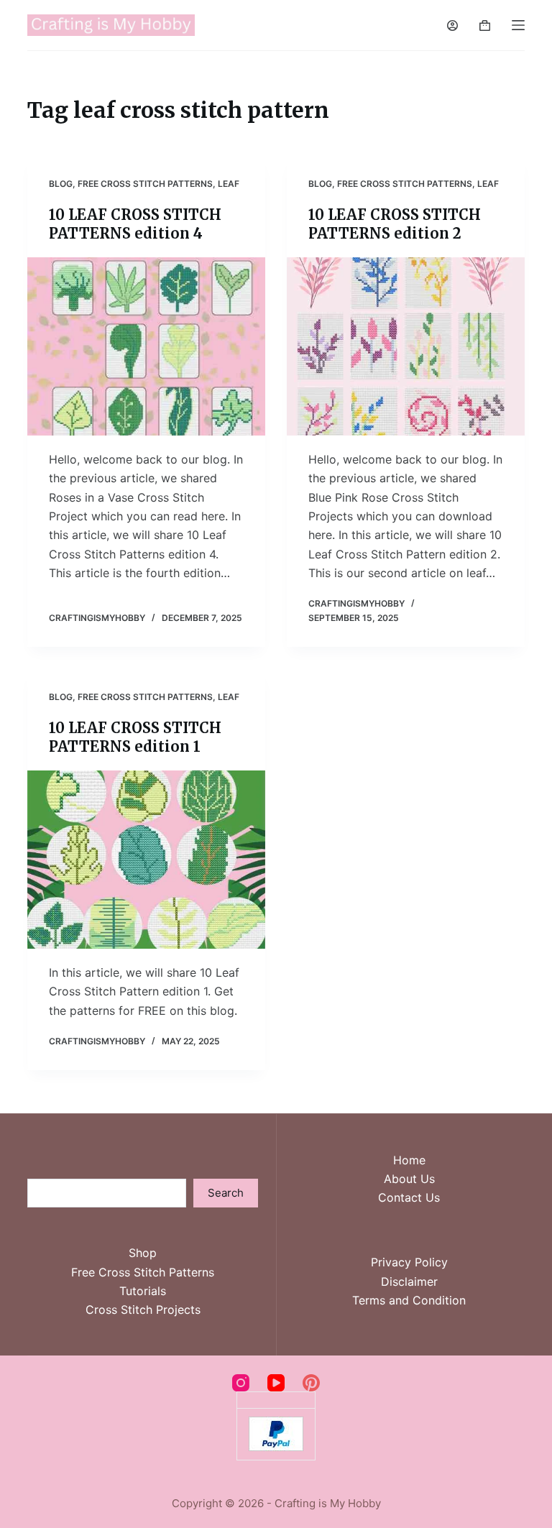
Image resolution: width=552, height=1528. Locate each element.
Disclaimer (409, 1281)
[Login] (452, 25)
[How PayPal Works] (276, 1433)
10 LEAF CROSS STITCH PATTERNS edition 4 (135, 224)
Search (226, 1193)
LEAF (228, 183)
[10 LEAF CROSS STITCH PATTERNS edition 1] (146, 859)
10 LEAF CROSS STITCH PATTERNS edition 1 (135, 737)
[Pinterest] (311, 1382)
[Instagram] (240, 1382)
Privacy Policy (409, 1262)
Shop (143, 1253)
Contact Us (409, 1197)
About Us (409, 1179)
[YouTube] (276, 1382)
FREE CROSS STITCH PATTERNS (145, 183)
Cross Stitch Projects (143, 1309)
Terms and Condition (409, 1300)
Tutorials (142, 1291)
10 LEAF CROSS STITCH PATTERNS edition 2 (394, 224)
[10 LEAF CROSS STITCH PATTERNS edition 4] (146, 346)
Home (409, 1160)
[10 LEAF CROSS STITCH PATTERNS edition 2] (406, 346)
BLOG (61, 183)
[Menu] (518, 25)
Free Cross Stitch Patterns (142, 1272)
